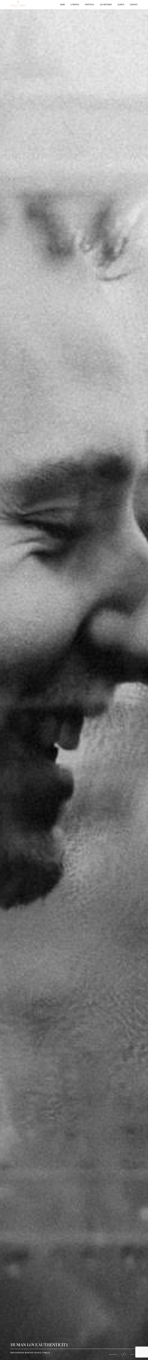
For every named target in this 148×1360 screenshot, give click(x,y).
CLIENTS (120, 5)
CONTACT (134, 5)
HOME (62, 5)
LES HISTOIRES (106, 5)
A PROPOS (75, 5)
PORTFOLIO (89, 5)
